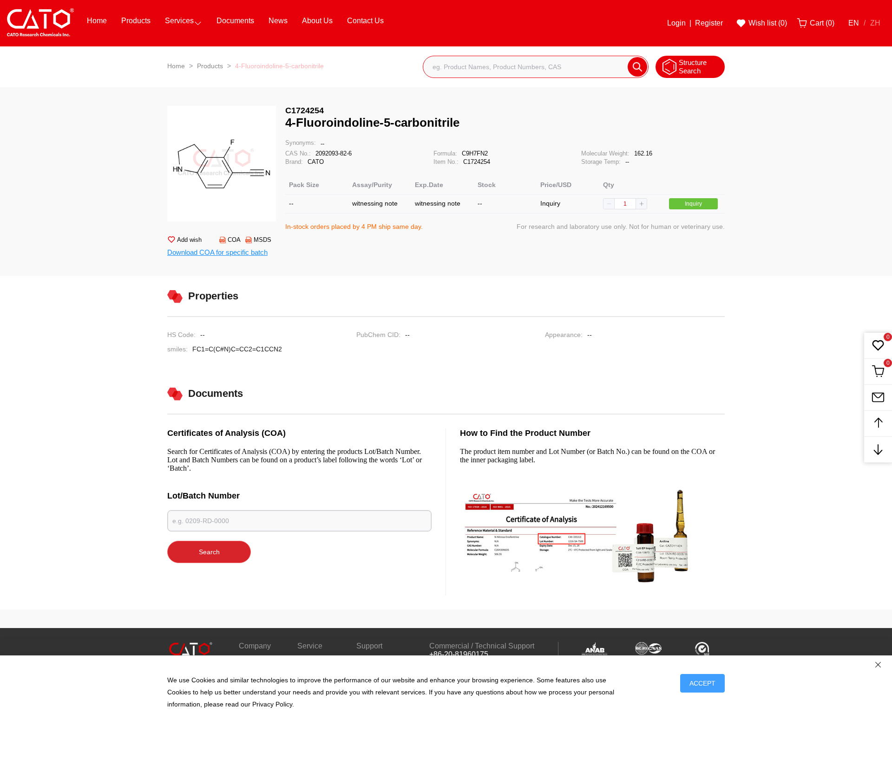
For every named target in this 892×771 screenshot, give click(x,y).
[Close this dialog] (878, 664)
